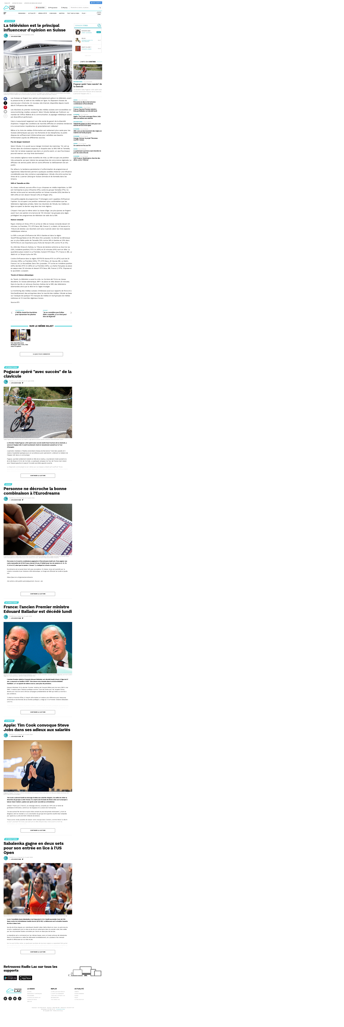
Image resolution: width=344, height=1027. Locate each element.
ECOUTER (40, 7)
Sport (76, 997)
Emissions (21, 13)
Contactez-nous (17, 3)
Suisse (76, 995)
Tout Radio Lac (55, 999)
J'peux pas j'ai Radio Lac (58, 995)
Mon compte (96, 2)
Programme (53, 7)
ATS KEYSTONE (16, 36)
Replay (65, 7)
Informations (55, 997)
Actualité (31, 13)
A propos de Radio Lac (33, 997)
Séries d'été (42, 13)
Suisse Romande (79, 993)
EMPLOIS (29, 1001)
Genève (77, 991)
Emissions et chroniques (34, 993)
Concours (52, 13)
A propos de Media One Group (33, 3)
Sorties (61, 13)
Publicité (7, 3)
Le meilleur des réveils (58, 991)
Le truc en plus (79, 999)
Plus (83, 13)
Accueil (29, 991)
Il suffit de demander (57, 993)
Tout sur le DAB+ (73, 13)
